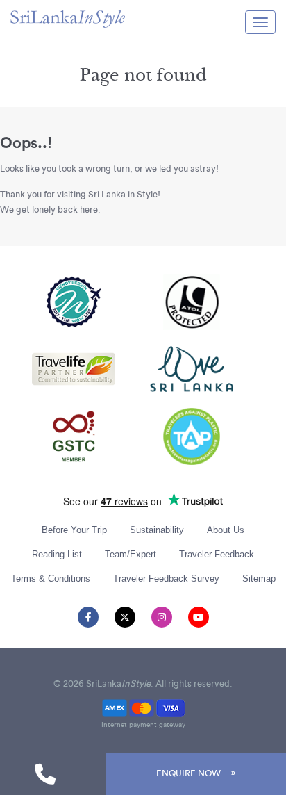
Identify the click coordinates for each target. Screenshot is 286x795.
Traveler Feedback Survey (166, 578)
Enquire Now (188, 773)
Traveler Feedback (216, 554)
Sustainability (157, 530)
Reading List (57, 554)
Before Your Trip (74, 530)
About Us (225, 530)
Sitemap (259, 578)
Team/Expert (130, 554)
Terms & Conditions (50, 578)
